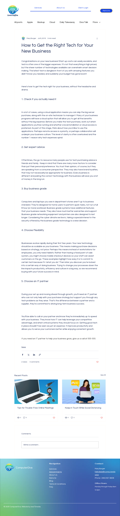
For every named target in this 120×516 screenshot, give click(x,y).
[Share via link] (40, 355)
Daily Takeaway (67, 22)
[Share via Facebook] (22, 355)
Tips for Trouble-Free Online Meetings (35, 408)
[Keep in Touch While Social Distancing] (84, 392)
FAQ (51, 487)
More (95, 22)
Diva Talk (83, 22)
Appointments (55, 472)
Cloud (52, 22)
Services (53, 469)
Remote (53, 478)
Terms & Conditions (57, 484)
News (23, 347)
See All (103, 375)
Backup (41, 22)
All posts (18, 22)
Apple (30, 22)
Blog (51, 481)
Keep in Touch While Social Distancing (83, 408)
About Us (53, 475)
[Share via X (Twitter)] (28, 355)
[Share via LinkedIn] (34, 355)
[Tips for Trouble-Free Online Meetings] (36, 392)
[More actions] (97, 38)
